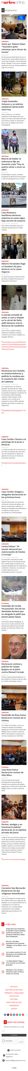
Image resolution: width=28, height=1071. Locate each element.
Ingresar (15, 1006)
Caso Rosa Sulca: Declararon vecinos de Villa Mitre (12, 772)
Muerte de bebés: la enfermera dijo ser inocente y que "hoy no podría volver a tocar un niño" (13, 164)
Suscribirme (14, 1035)
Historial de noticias (14, 990)
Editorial (14, 999)
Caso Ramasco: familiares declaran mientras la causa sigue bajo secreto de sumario (13, 216)
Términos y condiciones (14, 993)
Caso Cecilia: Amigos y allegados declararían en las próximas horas (13, 494)
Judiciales (5, 41)
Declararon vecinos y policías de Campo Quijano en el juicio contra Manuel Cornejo (12, 668)
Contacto (14, 987)
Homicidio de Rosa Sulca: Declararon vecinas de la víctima (13, 718)
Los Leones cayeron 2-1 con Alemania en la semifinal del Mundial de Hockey (16, 954)
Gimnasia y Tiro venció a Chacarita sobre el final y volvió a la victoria (15, 972)
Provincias (5, 603)
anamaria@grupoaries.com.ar (15, 1060)
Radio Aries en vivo (14, 1002)
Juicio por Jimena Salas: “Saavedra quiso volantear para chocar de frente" (13, 48)
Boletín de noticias (14, 1022)
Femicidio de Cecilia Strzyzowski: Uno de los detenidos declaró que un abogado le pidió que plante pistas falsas (13, 611)
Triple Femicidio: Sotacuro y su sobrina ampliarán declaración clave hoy (12, 105)
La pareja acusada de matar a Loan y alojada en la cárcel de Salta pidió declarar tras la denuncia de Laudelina (12, 320)
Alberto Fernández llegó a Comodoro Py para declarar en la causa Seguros (13, 267)
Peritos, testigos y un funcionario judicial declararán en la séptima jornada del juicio (13, 828)
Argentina (5, 437)
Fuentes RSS (14, 996)
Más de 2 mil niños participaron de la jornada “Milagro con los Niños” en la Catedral (16, 944)
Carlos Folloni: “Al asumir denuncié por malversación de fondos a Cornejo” (13, 550)
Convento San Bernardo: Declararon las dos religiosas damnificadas (13, 891)
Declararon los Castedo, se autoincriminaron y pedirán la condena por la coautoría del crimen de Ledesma (13, 376)
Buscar (14, 1009)
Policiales (5, 661)
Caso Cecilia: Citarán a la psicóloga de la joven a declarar (13, 442)
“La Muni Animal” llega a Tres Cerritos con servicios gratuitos (15, 963)
